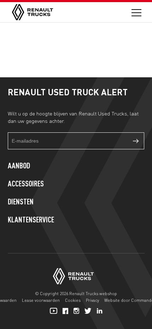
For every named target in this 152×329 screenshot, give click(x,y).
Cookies (73, 300)
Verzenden (135, 140)
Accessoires (26, 184)
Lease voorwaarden (41, 300)
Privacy (92, 300)
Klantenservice (31, 220)
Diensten (21, 202)
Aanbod (19, 166)
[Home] (32, 12)
